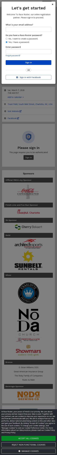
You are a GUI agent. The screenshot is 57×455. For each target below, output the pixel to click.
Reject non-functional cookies (28, 444)
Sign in (28, 62)
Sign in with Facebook (30, 77)
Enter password (13, 47)
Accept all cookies (28, 438)
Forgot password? (13, 55)
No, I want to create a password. (23, 38)
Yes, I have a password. (18, 42)
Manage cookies (30, 451)
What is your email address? (19, 24)
